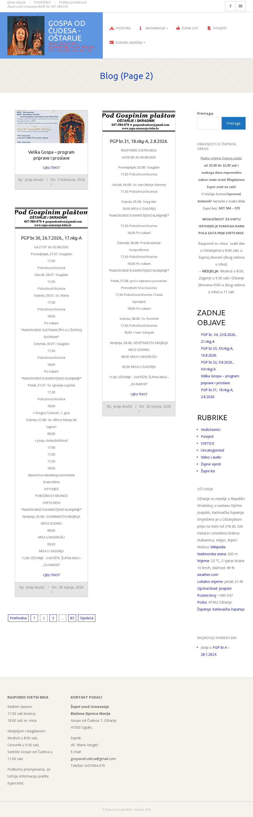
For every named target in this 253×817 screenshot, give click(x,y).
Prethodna (18, 618)
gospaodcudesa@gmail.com (93, 758)
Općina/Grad (207, 588)
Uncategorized (212, 450)
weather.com (207, 574)
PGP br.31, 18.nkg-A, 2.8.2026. (139, 141)
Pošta (202, 602)
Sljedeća (86, 618)
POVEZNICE (42, 2)
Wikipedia (218, 547)
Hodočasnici (210, 429)
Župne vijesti (211, 464)
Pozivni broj (206, 595)
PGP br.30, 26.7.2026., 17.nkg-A (51, 237)
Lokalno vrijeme (210, 581)
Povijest (207, 436)
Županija (204, 609)
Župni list (208, 471)
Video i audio (211, 457)
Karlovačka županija (228, 609)
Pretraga (205, 113)
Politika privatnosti (72, 2)
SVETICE (207, 443)
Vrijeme (203, 560)
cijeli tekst (51, 168)
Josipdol (225, 588)
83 (72, 618)
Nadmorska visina (211, 553)
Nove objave (16, 2)
